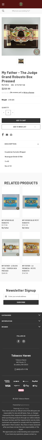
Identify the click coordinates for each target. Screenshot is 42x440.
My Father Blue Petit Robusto (30, 221)
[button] (28, 92)
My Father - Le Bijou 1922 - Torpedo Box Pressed (10, 268)
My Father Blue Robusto (8, 221)
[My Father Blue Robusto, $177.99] (10, 202)
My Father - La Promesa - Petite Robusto (29, 268)
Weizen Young (24, 408)
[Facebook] (3, 134)
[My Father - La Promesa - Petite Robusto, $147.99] (31, 247)
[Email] (7, 134)
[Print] (11, 134)
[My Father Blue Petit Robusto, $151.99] (31, 202)
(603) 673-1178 (22, 369)
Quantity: (5, 107)
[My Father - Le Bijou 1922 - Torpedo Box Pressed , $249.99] (10, 247)
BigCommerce (24, 405)
